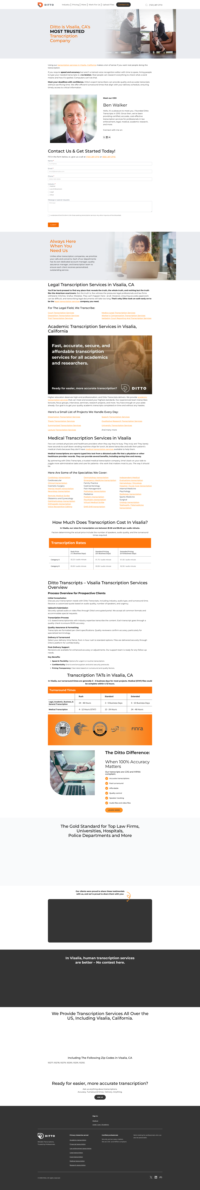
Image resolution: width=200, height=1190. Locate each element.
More (83, 5)
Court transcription (76, 1157)
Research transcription (78, 1165)
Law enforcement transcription (80, 1148)
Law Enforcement (56, 189)
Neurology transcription (59, 491)
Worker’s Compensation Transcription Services (123, 315)
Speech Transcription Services (116, 417)
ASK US (100, 1097)
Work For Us (94, 5)
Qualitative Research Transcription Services (122, 421)
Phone (51, 176)
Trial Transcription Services (60, 318)
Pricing (75, 5)
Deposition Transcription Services (63, 315)
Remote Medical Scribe (59, 496)
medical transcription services (100, 449)
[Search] (146, 5)
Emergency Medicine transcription (100, 480)
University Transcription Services (117, 425)
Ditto (46, 4)
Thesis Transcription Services (61, 421)
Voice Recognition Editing (60, 507)
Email (51, 168)
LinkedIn (107, 137)
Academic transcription (78, 1140)
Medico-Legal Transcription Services (118, 313)
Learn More (114, 810)
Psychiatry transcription (95, 500)
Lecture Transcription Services (62, 430)
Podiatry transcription (94, 497)
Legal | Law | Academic (100, 1124)
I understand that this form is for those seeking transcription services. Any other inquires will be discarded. (85, 215)
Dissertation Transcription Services (64, 417)
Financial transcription (78, 1144)
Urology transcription (129, 502)
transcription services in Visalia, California (77, 65)
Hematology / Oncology (131, 483)
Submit (53, 225)
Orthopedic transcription (59, 504)
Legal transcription (76, 1152)
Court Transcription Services (61, 313)
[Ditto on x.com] (151, 1177)
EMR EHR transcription (94, 507)
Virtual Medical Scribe (94, 502)
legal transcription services (67, 301)
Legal (52, 192)
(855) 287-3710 (108, 157)
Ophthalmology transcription (61, 501)
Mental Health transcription (61, 488)
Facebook (109, 137)
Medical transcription (77, 1161)
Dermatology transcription (96, 477)
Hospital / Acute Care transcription (136, 486)
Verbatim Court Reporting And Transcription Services (126, 318)
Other (52, 195)
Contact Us (123, 4)
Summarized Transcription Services (64, 425)
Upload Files (108, 5)
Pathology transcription (95, 491)
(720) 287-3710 (155, 5)
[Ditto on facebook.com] (160, 1177)
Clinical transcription (57, 483)
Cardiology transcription (59, 477)
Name (51, 161)
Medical (52, 186)
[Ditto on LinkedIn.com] (156, 1177)
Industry (66, 5)
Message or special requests (58, 200)
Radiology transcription (130, 494)
